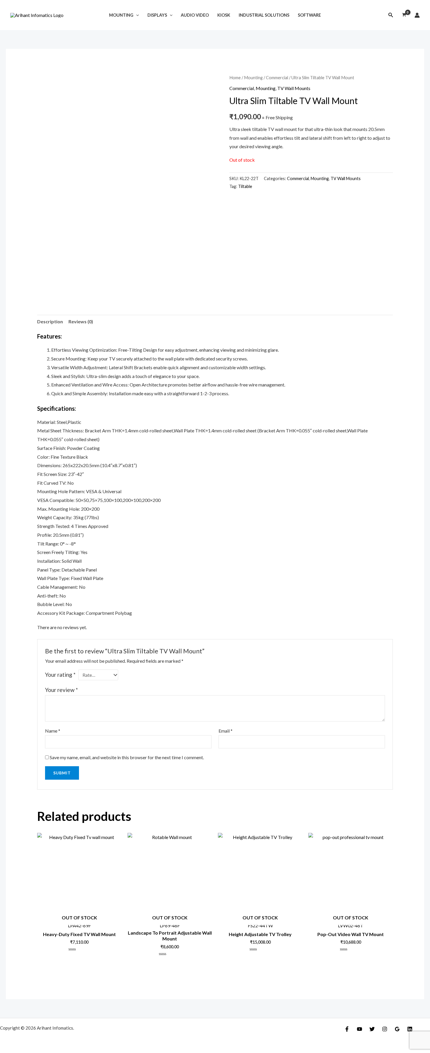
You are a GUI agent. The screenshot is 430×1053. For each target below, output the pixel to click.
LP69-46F (170, 921)
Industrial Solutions (264, 15)
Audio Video (195, 15)
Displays (157, 15)
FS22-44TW (260, 921)
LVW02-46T (350, 921)
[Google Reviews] (397, 1029)
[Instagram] (384, 1029)
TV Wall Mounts (293, 88)
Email (226, 730)
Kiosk (223, 15)
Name (52, 730)
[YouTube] (359, 1029)
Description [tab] (50, 321)
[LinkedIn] (409, 1029)
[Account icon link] (417, 15)
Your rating (60, 674)
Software (309, 15)
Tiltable (245, 186)
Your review (61, 689)
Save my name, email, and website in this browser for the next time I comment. (127, 757)
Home (235, 77)
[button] (390, 15)
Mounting (121, 15)
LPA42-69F (79, 921)
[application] (136, 15)
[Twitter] (372, 1029)
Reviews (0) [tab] (80, 321)
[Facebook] (347, 1029)
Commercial (277, 77)
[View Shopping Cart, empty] (404, 15)
